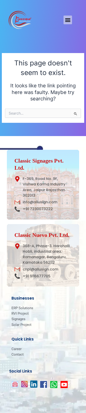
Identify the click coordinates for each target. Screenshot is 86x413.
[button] (68, 20)
